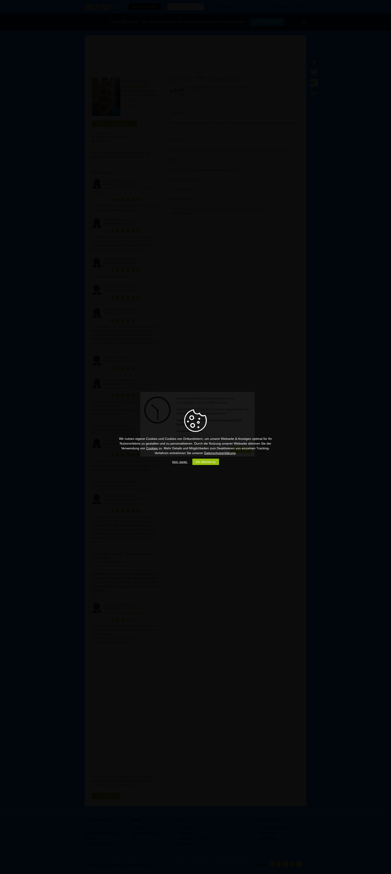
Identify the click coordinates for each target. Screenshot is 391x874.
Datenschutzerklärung (220, 453)
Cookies (152, 448)
